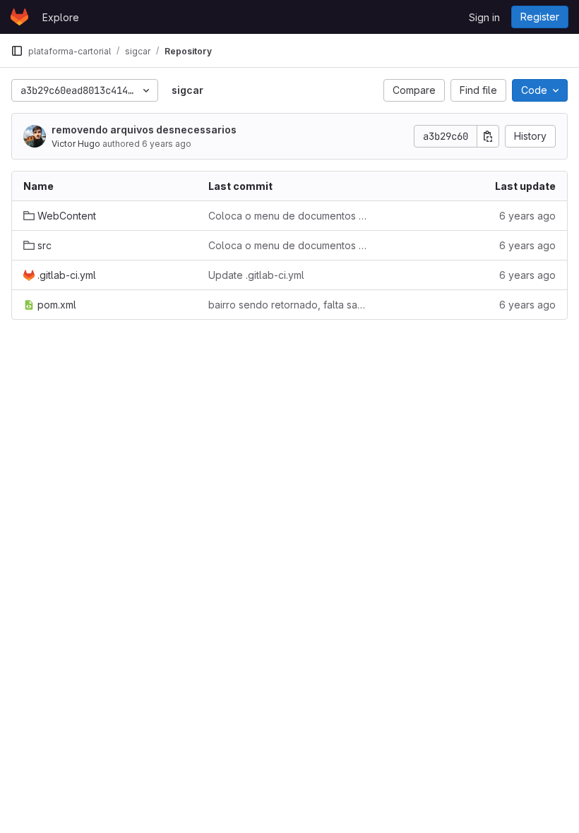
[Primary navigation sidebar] (17, 51)
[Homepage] (19, 17)
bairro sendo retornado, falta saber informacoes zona (289, 305)
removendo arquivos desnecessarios (144, 130)
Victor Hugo (76, 143)
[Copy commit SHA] (488, 136)
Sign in (484, 17)
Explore (60, 17)
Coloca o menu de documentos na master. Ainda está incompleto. (289, 216)
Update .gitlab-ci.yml (256, 275)
